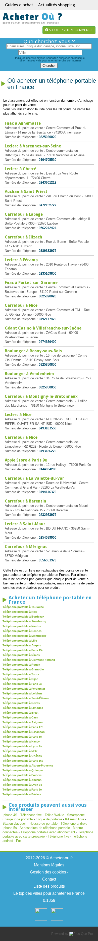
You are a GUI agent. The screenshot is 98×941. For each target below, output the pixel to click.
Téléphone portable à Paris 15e (23, 650)
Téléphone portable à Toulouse (23, 606)
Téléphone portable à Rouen (21, 664)
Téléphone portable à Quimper (23, 770)
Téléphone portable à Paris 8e (22, 736)
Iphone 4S (10, 815)
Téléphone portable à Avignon (23, 722)
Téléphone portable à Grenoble (23, 669)
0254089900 (47, 537)
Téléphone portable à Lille (20, 640)
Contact (49, 879)
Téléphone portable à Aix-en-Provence (28, 765)
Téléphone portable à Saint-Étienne (26, 698)
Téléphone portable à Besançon (24, 731)
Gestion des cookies (48, 872)
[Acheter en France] (41, 919)
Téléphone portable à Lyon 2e (22, 746)
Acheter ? (33, 16)
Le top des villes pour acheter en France (49, 893)
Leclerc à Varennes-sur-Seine (33, 146)
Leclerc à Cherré (20, 168)
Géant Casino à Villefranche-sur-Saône (43, 328)
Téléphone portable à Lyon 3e (22, 784)
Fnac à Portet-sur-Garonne (31, 282)
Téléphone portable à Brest (20, 712)
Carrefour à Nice (21, 305)
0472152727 (47, 205)
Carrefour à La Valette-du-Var (34, 478)
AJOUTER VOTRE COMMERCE (70, 30)
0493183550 (47, 428)
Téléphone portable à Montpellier (24, 635)
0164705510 (47, 160)
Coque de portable (49, 819)
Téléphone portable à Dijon (20, 679)
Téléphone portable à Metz (20, 751)
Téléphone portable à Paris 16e (23, 760)
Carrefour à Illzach (23, 237)
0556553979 (47, 560)
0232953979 (47, 515)
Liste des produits (49, 886)
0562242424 (47, 228)
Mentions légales (49, 865)
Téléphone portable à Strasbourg (24, 621)
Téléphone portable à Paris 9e (22, 683)
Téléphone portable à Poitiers (22, 775)
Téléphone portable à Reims (21, 703)
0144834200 (47, 469)
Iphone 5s (10, 828)
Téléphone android (74, 823)
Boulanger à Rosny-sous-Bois (33, 350)
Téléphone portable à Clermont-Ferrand (29, 659)
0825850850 (47, 364)
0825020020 (47, 137)
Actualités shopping (56, 4)
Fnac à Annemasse (23, 123)
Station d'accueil (14, 823)
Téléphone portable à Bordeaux (23, 616)
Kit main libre (74, 819)
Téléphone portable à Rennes (22, 630)
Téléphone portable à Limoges (23, 707)
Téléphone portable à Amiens (22, 779)
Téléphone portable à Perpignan (24, 688)
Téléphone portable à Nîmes (21, 654)
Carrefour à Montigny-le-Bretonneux (41, 396)
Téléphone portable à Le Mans (22, 693)
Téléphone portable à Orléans (22, 755)
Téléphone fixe (31, 815)
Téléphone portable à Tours (21, 674)
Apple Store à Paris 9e (26, 460)
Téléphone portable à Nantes (22, 626)
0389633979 (47, 251)
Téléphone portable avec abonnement (48, 832)
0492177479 (47, 319)
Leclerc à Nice (18, 414)
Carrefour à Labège (24, 214)
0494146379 (47, 492)
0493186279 (47, 451)
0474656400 (47, 342)
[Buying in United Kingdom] (57, 919)
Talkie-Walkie (54, 815)
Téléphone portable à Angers (22, 645)
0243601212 (47, 182)
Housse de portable (43, 823)
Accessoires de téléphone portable (45, 828)
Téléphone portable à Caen (20, 717)
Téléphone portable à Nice (20, 611)
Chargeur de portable (18, 819)
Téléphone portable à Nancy (21, 741)
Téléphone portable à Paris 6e (22, 789)
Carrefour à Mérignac (26, 546)
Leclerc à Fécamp (21, 259)
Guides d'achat (19, 4)
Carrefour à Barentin (25, 501)
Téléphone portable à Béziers (22, 794)
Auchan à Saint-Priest (26, 191)
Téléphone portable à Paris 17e (23, 727)
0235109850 (47, 273)
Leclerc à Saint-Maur (25, 523)
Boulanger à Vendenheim (29, 373)
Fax (19, 841)
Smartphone (76, 815)
